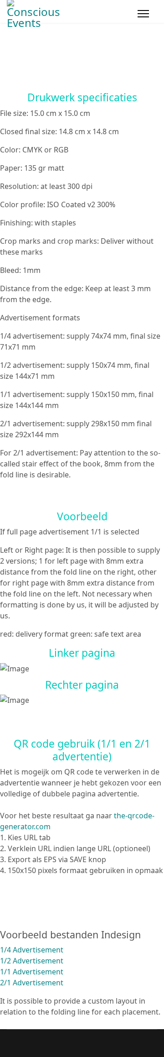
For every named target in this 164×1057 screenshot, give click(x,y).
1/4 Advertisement (31, 950)
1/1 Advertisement (31, 972)
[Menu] (143, 13)
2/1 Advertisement (31, 983)
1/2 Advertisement (31, 961)
